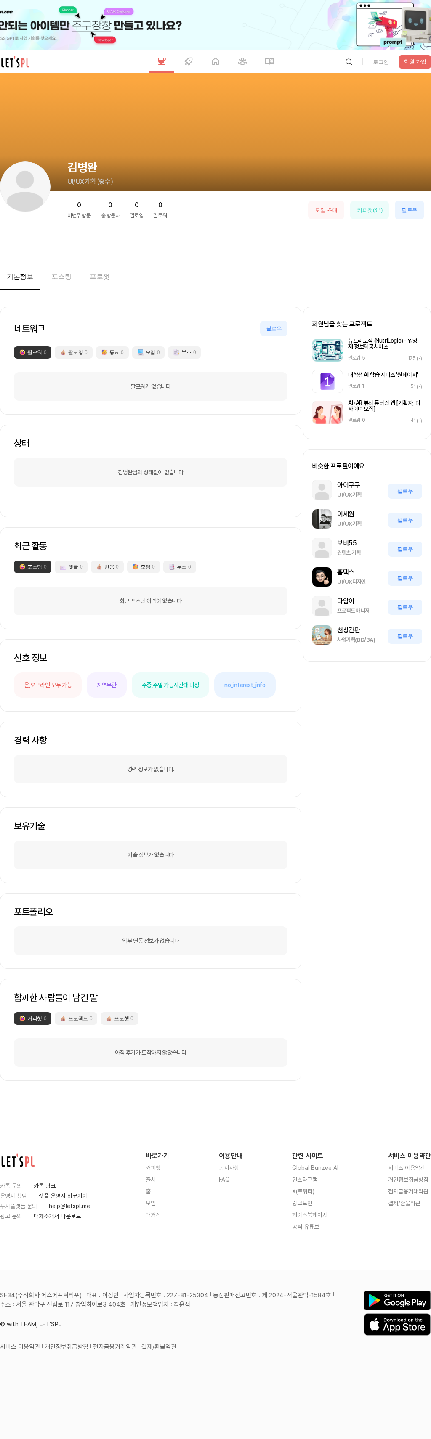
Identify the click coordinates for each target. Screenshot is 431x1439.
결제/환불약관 (404, 1203)
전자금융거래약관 (408, 1191)
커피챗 (153, 1167)
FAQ (224, 1179)
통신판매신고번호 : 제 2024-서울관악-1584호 (272, 1295)
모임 (151, 1203)
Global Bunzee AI (315, 1167)
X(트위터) (303, 1191)
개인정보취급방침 (408, 1179)
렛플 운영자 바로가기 (63, 1196)
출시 (151, 1179)
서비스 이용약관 (406, 1167)
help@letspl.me (69, 1206)
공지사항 (229, 1167)
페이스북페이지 (309, 1215)
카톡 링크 (45, 1185)
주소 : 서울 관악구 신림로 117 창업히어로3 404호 (63, 1304)
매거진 (153, 1215)
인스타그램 (304, 1179)
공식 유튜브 (305, 1226)
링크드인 (302, 1203)
